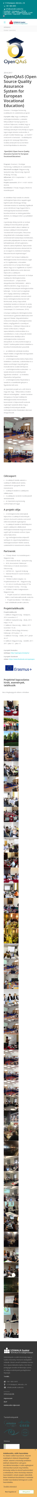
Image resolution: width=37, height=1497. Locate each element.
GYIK (13, 12)
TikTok (23, 11)
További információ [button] (10, 1486)
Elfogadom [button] (26, 1492)
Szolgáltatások (21, 12)
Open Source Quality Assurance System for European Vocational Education (16, 154)
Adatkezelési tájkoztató (12, 1405)
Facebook (7, 11)
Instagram (15, 11)
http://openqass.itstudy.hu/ (20, 653)
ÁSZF (5, 1402)
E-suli (30, 12)
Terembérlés (26, 14)
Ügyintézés (8, 14)
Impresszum (8, 1398)
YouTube (7, 12)
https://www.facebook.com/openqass (22, 659)
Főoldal (6, 30)
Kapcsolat (16, 14)
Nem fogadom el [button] (10, 1492)
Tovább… (7, 1376)
